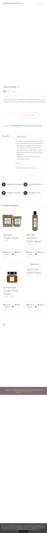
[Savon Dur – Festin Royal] (35, 264)
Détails (18, 252)
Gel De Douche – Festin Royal (33, 238)
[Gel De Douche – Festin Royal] (35, 221)
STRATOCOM (27, 392)
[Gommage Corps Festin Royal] (12, 273)
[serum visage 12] (23, 63)
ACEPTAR (23, 531)
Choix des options (8, 306)
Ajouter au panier (29, 115)
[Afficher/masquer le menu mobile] (42, 3)
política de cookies (7, 529)
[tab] (7, 136)
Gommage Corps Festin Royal (11, 290)
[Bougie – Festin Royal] (12, 221)
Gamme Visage (26, 126)
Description (5, 136)
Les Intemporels (36, 126)
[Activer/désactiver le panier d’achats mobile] (38, 3)
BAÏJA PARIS (16, 126)
